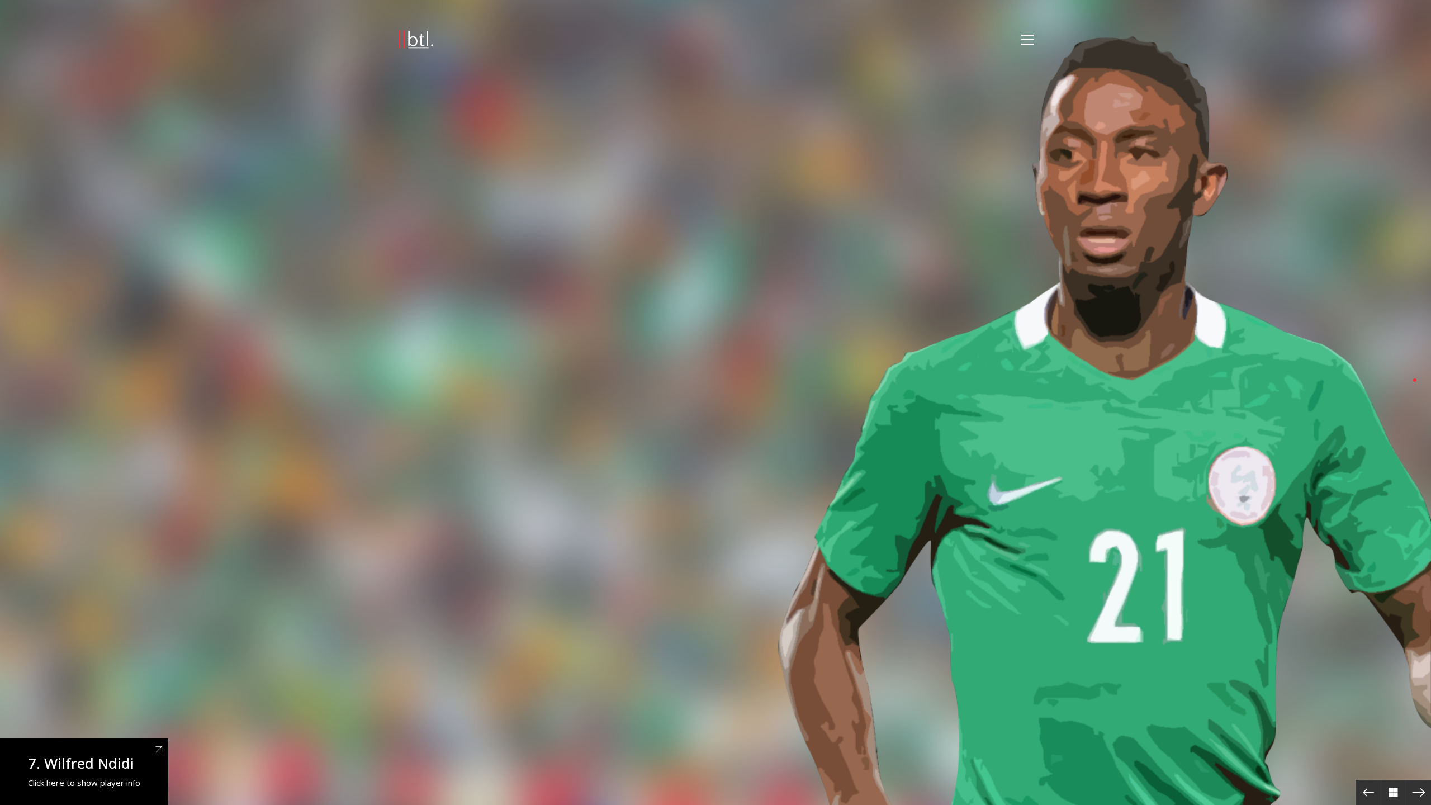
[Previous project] (1368, 792)
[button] (1027, 40)
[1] (1415, 380)
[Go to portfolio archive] (1393, 792)
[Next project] (1418, 792)
